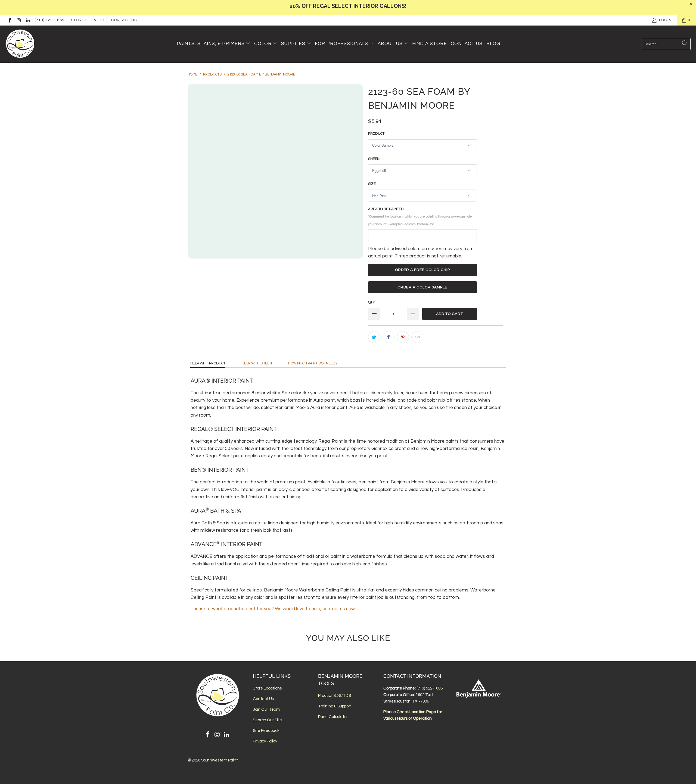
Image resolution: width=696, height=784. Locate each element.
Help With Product (207, 363)
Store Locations (267, 688)
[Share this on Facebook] (388, 337)
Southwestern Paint (219, 760)
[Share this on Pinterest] (403, 337)
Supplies (293, 43)
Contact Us (124, 20)
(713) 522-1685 (49, 20)
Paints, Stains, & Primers (211, 43)
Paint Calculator (333, 717)
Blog (493, 43)
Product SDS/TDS (334, 696)
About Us (391, 43)
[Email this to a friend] (417, 337)
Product (376, 134)
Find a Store (429, 43)
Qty (371, 302)
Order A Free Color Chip (422, 270)
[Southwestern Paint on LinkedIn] (27, 20)
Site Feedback (266, 731)
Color (263, 43)
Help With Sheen (257, 363)
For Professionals (342, 43)
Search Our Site (267, 720)
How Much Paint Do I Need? (312, 363)
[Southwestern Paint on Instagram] (18, 20)
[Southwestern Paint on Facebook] (9, 20)
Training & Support (335, 706)
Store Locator (87, 20)
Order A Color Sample (422, 287)
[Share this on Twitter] (374, 337)
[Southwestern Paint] (20, 44)
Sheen (374, 159)
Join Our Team (266, 709)
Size (372, 184)
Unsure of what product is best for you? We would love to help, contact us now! (273, 608)
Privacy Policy (265, 741)
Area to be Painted (420, 216)
